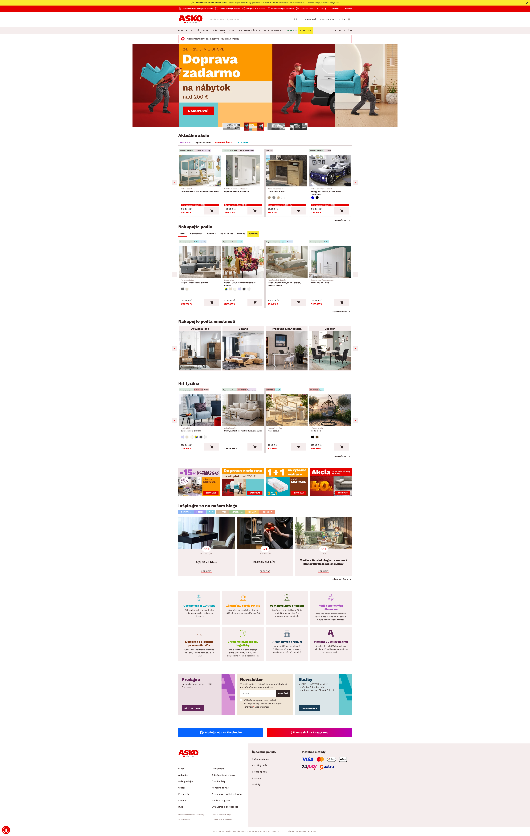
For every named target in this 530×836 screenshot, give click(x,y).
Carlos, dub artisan (276, 190)
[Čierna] (317, 197)
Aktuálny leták (259, 765)
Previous (174, 182)
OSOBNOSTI (266, 512)
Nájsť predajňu (192, 708)
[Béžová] (187, 289)
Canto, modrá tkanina (191, 429)
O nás (181, 768)
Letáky (323, 9)
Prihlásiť (310, 19)
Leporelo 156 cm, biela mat (236, 190)
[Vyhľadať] (296, 19)
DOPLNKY (252, 512)
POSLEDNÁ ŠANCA (223, 142)
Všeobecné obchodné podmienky (191, 815)
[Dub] (269, 197)
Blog (338, 30)
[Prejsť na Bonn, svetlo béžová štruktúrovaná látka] (243, 410)
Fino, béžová (275, 429)
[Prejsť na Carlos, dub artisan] (287, 170)
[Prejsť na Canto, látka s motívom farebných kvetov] (243, 262)
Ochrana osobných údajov (222, 815)
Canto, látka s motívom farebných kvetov (240, 283)
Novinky (241, 234)
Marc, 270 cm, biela (322, 281)
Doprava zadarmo (203, 142)
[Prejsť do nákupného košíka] (345, 19)
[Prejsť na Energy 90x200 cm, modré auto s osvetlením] (330, 170)
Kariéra (182, 800)
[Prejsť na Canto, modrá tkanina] (200, 410)
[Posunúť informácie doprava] (315, 9)
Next (355, 182)
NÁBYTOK (222, 512)
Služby (348, 30)
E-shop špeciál (259, 771)
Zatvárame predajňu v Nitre (310, 9)
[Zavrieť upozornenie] (527, 3)
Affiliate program (221, 800)
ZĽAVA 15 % (185, 142)
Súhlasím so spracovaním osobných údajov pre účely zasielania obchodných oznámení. (262, 703)
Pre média (183, 794)
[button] (6, 830)
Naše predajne (185, 781)
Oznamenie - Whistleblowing (227, 794)
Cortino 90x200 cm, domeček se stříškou (200, 190)
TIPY (211, 512)
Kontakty (348, 9)
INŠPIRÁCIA (186, 512)
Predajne (335, 9)
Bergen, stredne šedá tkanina (194, 281)
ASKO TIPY (211, 234)
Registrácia (327, 19)
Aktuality (183, 775)
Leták (182, 234)
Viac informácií (262, 707)
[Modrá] (312, 197)
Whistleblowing (184, 819)
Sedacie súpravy (273, 30)
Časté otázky (218, 781)
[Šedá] (182, 289)
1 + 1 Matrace (242, 142)
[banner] (199, 482)
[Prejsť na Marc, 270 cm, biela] (330, 262)
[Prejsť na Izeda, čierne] (330, 410)
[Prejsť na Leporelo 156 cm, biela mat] (243, 170)
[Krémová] (235, 289)
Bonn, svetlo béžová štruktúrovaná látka (243, 429)
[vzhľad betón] (273, 197)
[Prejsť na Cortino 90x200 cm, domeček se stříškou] (200, 170)
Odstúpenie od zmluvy (223, 775)
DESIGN (200, 512)
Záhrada (292, 30)
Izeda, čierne (317, 429)
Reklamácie (218, 768)
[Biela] (283, 197)
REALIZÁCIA (237, 512)
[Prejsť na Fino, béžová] (287, 410)
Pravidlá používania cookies (222, 819)
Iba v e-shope (226, 234)
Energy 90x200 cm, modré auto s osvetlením (326, 191)
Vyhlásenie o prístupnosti (225, 806)
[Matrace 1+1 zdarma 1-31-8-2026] (265, 85)
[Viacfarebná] (226, 289)
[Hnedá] (317, 437)
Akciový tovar (196, 234)
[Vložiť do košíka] (211, 210)
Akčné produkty (260, 759)
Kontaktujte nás (220, 787)
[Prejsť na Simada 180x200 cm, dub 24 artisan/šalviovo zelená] (287, 262)
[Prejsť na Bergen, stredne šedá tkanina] (200, 262)
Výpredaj (253, 234)
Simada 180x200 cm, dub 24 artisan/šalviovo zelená (284, 283)
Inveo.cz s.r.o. (277, 831)
